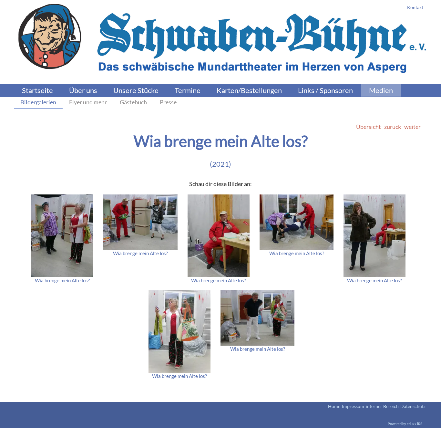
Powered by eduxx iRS (405, 424)
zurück (392, 126)
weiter (412, 126)
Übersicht (368, 126)
